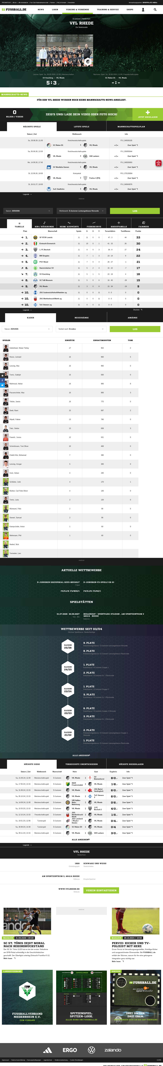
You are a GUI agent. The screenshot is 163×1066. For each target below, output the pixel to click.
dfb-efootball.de (23, 2)
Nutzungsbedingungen (34, 1060)
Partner (52, 2)
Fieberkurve (94, 227)
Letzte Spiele (81, 127)
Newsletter (71, 2)
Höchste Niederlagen (131, 764)
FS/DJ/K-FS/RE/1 (92, 591)
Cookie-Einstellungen (76, 1060)
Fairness (144, 227)
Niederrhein (86, 19)
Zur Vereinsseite (81, 27)
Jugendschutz (47, 1060)
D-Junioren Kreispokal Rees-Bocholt (58, 582)
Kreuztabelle (119, 227)
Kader (30, 318)
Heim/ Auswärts (69, 227)
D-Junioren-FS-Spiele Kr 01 (98, 582)
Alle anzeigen (80, 755)
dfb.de (15, 2)
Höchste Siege (32, 764)
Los (135, 211)
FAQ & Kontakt (61, 2)
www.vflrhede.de (69, 889)
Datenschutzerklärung (18, 1060)
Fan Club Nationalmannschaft (39, 2)
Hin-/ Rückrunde (44, 227)
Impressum (5, 1060)
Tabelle (19, 227)
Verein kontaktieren (101, 890)
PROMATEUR (6, 2)
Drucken (136, 310)
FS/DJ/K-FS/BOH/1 (70, 591)
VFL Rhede (81, 851)
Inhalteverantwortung (61, 1060)
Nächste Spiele (32, 127)
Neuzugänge (82, 318)
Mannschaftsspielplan (131, 127)
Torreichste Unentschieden (82, 764)
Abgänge (132, 318)
